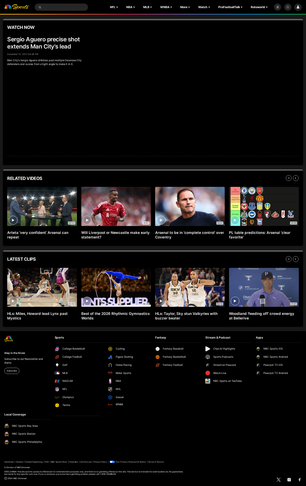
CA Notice (141, 462)
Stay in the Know (14, 353)
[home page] (16, 7)
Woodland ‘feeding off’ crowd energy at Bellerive (261, 315)
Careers (19, 462)
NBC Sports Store (59, 462)
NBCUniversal (23, 467)
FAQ (47, 462)
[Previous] (288, 178)
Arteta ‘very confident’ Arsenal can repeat (37, 234)
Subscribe (12, 370)
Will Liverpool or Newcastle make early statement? (115, 234)
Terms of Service (156, 462)
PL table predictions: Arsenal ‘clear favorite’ (259, 234)
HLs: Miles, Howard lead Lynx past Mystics (37, 315)
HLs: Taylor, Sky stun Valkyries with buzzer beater (186, 315)
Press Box (73, 462)
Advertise (8, 462)
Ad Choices (85, 462)
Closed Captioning (34, 462)
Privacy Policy (100, 462)
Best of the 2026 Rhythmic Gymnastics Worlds (115, 315)
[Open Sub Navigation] (117, 7)
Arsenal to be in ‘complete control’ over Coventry (189, 234)
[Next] (296, 178)
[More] (277, 7)
